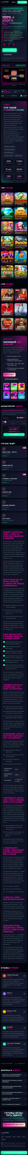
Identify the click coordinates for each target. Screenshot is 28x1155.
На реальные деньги (11, 379)
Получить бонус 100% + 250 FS (14, 1124)
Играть (23, 1150)
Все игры (4, 190)
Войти (13, 2)
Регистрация (22, 2)
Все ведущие (5, 286)
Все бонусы (8, 54)
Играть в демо (9, 374)
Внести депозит (14, 434)
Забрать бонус (8, 50)
